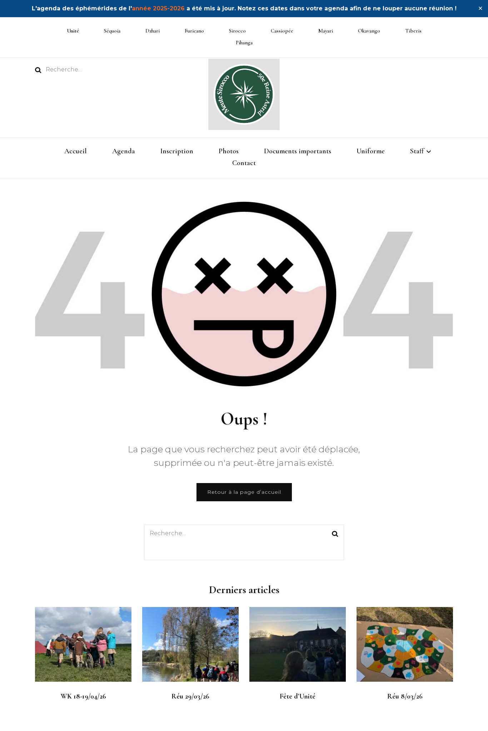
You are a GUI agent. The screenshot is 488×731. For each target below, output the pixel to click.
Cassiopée (282, 31)
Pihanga (244, 42)
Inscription (176, 151)
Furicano (194, 31)
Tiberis (413, 31)
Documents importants (297, 151)
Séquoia (112, 31)
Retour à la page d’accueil (244, 492)
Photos (229, 151)
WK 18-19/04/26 (83, 696)
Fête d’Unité (297, 696)
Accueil (75, 151)
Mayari (325, 31)
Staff (417, 151)
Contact (244, 163)
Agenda (123, 151)
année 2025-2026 (158, 8)
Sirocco (237, 31)
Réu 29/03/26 (190, 696)
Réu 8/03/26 (405, 696)
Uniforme (371, 151)
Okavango (369, 31)
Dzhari (152, 31)
